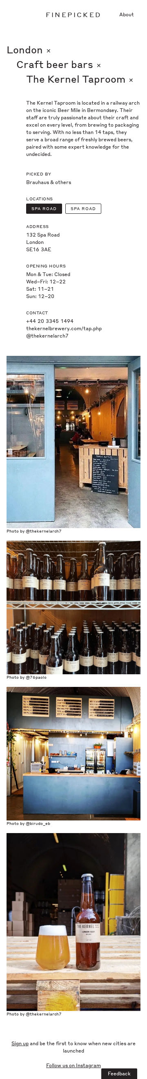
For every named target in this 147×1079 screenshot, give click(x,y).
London (29, 49)
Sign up (20, 1043)
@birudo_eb (38, 823)
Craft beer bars (58, 64)
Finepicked (73, 14)
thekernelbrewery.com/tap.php (64, 328)
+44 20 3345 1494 (50, 321)
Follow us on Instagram (73, 1065)
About (126, 14)
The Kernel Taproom (80, 78)
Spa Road (44, 208)
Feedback (119, 1073)
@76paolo (36, 677)
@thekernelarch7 (47, 336)
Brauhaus (37, 182)
